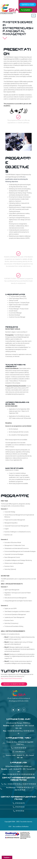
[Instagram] (24, 710)
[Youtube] (19, 710)
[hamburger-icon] (34, 15)
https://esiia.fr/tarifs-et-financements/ (11, 678)
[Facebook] (13, 710)
